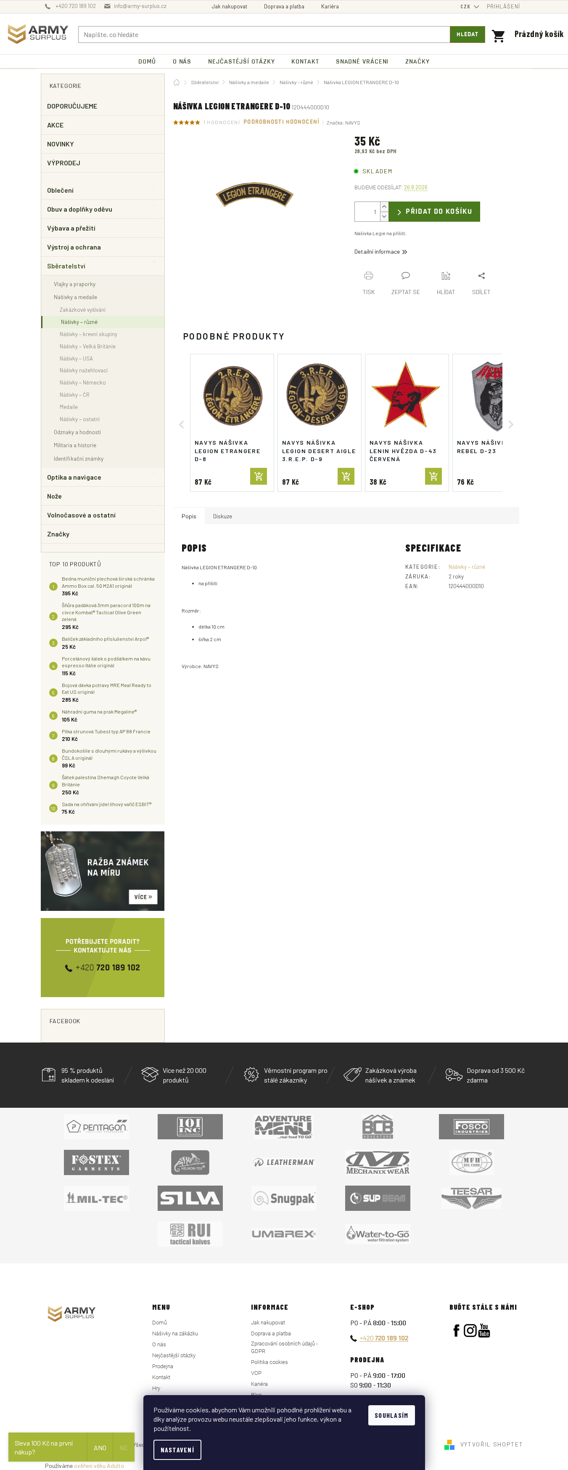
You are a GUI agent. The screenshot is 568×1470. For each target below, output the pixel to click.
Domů (159, 1322)
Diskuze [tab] (222, 516)
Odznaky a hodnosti (77, 431)
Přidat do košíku (439, 211)
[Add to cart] (258, 476)
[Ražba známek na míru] (103, 871)
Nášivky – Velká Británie (88, 346)
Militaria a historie (75, 444)
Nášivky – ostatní (80, 419)
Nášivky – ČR (75, 394)
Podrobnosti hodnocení (281, 122)
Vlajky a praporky (74, 283)
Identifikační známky (78, 458)
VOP (256, 1373)
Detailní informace (377, 251)
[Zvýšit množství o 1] (384, 207)
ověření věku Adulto (99, 1465)
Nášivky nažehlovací (84, 370)
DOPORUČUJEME (72, 106)
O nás (159, 1344)
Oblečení (60, 190)
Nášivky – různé (79, 321)
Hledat (468, 34)
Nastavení (178, 1450)
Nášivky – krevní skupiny (88, 334)
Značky (58, 534)
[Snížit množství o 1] (384, 216)
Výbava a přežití (71, 228)
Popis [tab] (189, 516)
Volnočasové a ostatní (81, 515)
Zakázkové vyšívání (83, 309)
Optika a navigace (74, 477)
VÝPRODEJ (64, 163)
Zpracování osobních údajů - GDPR (284, 1347)
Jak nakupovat (229, 6)
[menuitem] (147, 62)
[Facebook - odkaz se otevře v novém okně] (456, 1330)
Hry (156, 1388)
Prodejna (162, 1366)
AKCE (55, 125)
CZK (466, 6)
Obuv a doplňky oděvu (80, 209)
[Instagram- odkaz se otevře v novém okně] (470, 1330)
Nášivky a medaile (75, 296)
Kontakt (161, 1377)
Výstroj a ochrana (74, 247)
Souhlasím (392, 1415)
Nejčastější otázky (173, 1355)
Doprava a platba (284, 6)
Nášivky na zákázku (175, 1333)
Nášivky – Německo (83, 382)
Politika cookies (269, 1362)
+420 (383, 1338)
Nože (54, 496)
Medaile (69, 406)
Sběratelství (66, 266)
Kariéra (330, 6)
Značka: (343, 122)
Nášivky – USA (76, 358)
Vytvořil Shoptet (491, 1443)
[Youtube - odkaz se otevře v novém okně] (484, 1330)
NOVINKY (60, 144)
